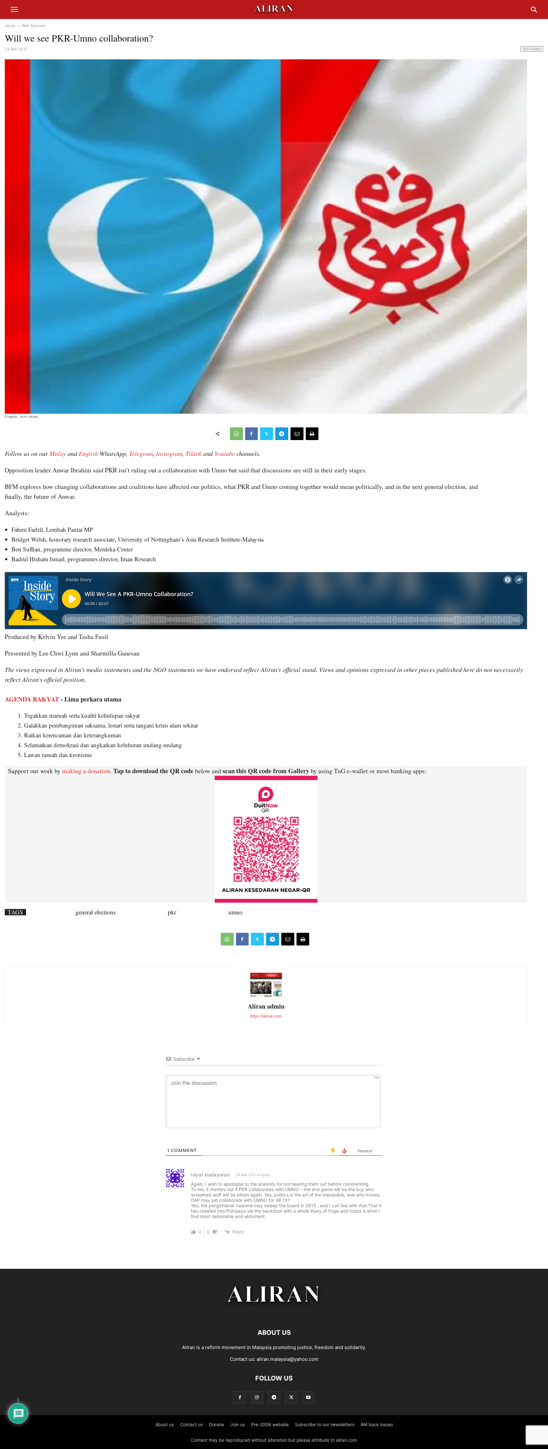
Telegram (141, 453)
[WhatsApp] (236, 433)
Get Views (532, 48)
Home (10, 25)
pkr (172, 912)
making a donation (86, 771)
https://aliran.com (266, 1016)
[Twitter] (266, 433)
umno (235, 912)
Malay (57, 453)
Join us (237, 1424)
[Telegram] (281, 433)
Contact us (191, 1424)
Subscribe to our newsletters (324, 1424)
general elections (95, 912)
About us (164, 1424)
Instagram (169, 453)
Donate (216, 1424)
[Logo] (274, 1313)
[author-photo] (266, 995)
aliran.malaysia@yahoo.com (287, 1359)
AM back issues (377, 1424)
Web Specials (33, 25)
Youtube (224, 453)
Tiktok (194, 453)
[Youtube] (308, 1397)
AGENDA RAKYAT (32, 699)
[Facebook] (251, 433)
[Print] (312, 433)
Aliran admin (266, 1006)
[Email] (296, 433)
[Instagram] (257, 1397)
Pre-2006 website (270, 1424)
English (88, 453)
